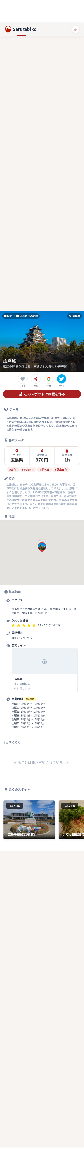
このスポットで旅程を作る (44, 393)
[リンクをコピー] (76, 29)
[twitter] (61, 379)
